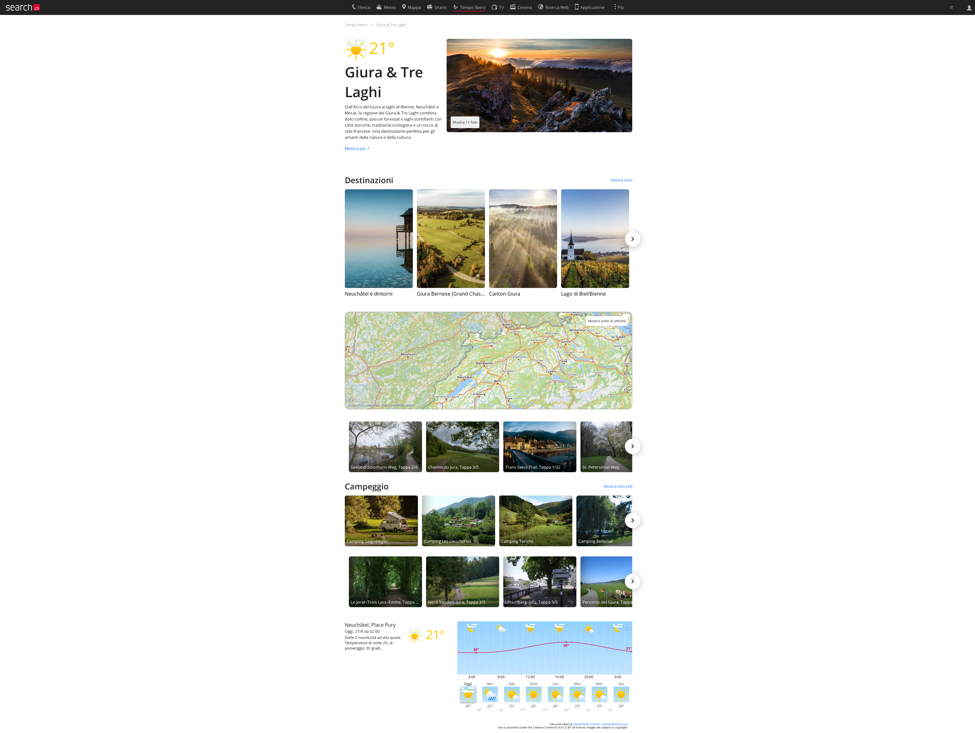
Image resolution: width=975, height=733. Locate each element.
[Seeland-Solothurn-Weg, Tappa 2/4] (385, 446)
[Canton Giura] (523, 238)
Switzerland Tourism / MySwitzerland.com (600, 724)
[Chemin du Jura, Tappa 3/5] (462, 446)
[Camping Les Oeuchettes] (458, 520)
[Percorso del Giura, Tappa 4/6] (617, 581)
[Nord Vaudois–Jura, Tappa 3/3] (462, 581)
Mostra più (355, 148)
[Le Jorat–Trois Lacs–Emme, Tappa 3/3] (385, 581)
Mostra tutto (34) (618, 486)
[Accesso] (969, 7)
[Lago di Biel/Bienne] (595, 238)
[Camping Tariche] (535, 520)
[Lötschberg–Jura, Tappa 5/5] (539, 581)
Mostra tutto (621, 180)
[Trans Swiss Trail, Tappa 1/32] (539, 446)
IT (951, 7)
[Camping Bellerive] (612, 520)
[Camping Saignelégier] (381, 520)
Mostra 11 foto (465, 122)
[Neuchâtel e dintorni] (379, 238)
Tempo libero (356, 24)
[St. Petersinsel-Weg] (617, 446)
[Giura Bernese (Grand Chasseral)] (451, 238)
